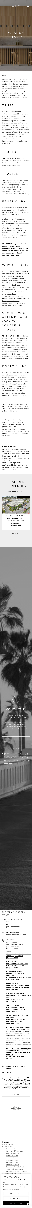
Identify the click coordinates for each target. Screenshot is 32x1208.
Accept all (16, 1203)
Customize (16, 1198)
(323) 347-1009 (12, 948)
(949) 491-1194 (12, 989)
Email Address (8, 1072)
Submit (16, 748)
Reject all (16, 1193)
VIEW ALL (16, 533)
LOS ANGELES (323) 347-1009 (16, 934)
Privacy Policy (8, 763)
